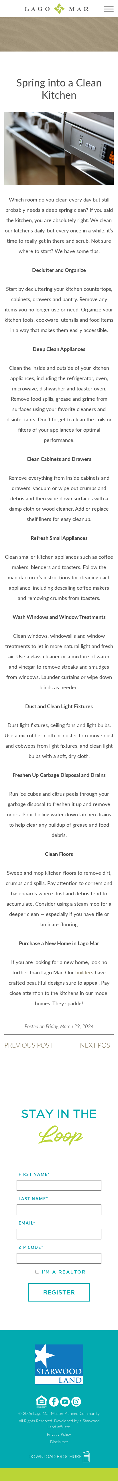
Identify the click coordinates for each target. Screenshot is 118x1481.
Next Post (97, 1045)
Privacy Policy (59, 1435)
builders (84, 973)
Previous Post (28, 1045)
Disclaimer (59, 1442)
